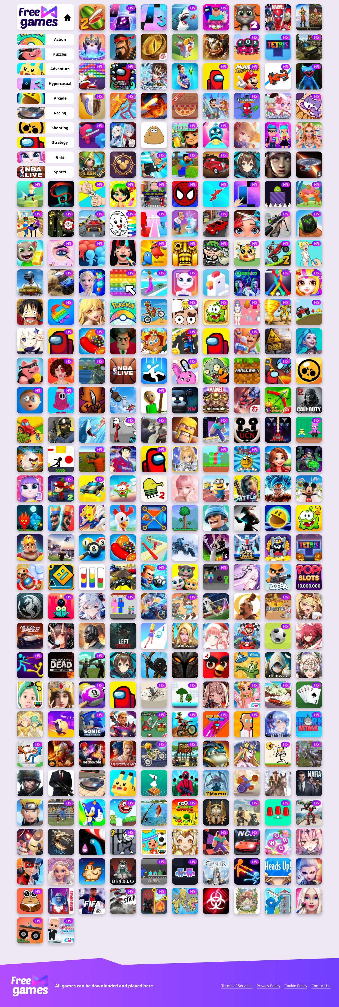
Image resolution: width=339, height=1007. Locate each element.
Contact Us (321, 985)
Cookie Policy (295, 985)
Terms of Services (236, 985)
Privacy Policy (268, 985)
